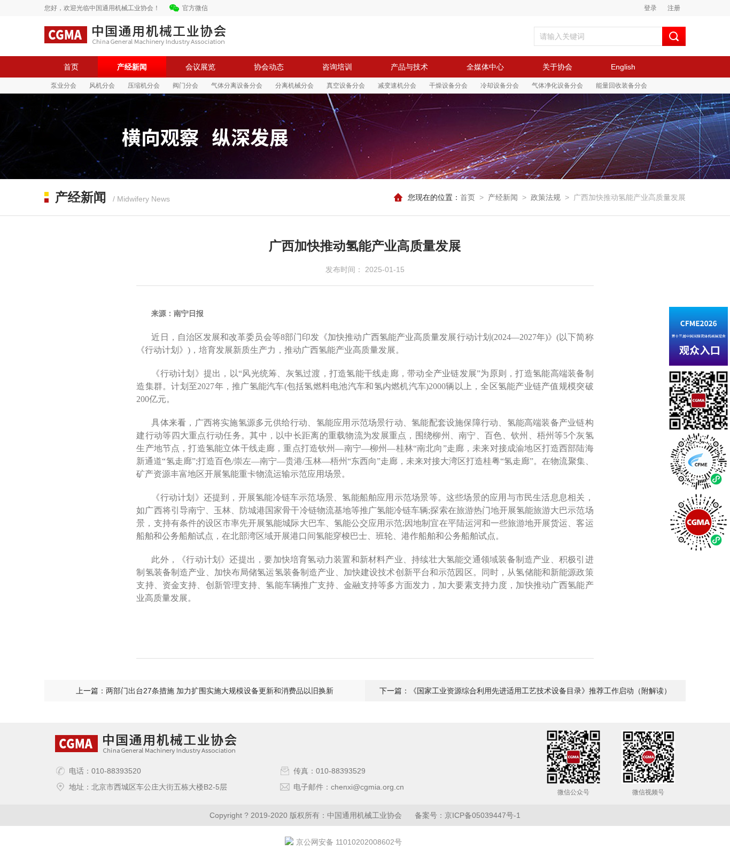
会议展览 (200, 67)
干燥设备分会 (448, 85)
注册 (673, 8)
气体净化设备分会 (557, 85)
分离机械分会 (294, 85)
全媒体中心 (485, 67)
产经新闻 (132, 67)
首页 (71, 67)
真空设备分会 (346, 85)
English (623, 67)
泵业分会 (63, 85)
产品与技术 (409, 67)
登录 (650, 8)
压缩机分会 (144, 85)
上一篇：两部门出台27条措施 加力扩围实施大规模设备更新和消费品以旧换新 (204, 690)
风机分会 (102, 85)
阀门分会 (185, 85)
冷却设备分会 (499, 85)
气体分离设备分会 (236, 85)
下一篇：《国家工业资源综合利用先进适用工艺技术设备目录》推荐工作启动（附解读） (525, 690)
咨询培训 (337, 67)
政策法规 (546, 197)
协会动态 (269, 67)
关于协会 (557, 67)
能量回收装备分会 (621, 85)
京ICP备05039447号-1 (483, 815)
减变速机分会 (397, 85)
